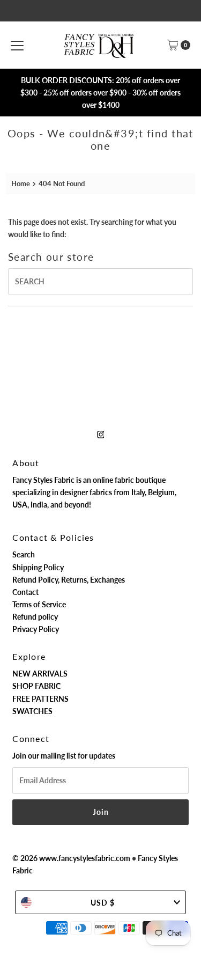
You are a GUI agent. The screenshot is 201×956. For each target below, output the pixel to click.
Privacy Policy (35, 629)
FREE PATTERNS (40, 698)
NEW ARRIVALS (40, 673)
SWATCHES (32, 711)
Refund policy (35, 616)
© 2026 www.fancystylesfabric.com (71, 858)
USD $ (103, 902)
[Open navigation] (17, 45)
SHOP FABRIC (36, 685)
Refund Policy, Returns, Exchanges (68, 579)
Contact (25, 592)
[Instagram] (101, 434)
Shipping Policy (38, 567)
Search (23, 554)
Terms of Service (39, 604)
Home (20, 183)
